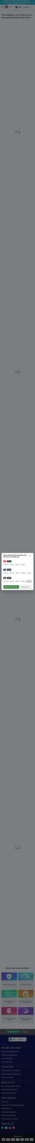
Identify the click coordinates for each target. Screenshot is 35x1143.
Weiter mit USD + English (11, 587)
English (23, 564)
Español (23, 573)
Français (11, 564)
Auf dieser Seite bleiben (26, 587)
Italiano (17, 564)
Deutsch (6, 564)
